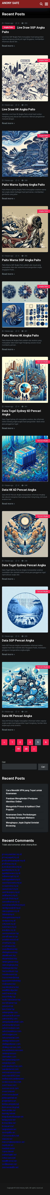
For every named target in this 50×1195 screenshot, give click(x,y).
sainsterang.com (9, 1018)
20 (26, 749)
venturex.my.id (8, 920)
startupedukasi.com (11, 1044)
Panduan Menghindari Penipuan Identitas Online (22, 800)
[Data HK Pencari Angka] (25, 685)
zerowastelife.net (10, 1167)
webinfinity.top (8, 996)
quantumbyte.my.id (10, 870)
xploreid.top (7, 1006)
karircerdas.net (9, 1110)
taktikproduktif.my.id (11, 908)
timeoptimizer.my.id (11, 917)
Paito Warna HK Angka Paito (20, 335)
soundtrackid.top (9, 949)
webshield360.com (11, 1075)
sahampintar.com (10, 1012)
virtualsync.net (8, 1158)
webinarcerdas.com (11, 1072)
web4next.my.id (9, 927)
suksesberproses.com (12, 1050)
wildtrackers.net (9, 1164)
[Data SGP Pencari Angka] (25, 609)
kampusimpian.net (10, 1104)
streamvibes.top (9, 958)
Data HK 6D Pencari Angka (19, 489)
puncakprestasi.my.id (11, 867)
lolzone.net (7, 1139)
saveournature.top (10, 933)
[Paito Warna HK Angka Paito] (25, 304)
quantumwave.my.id (11, 873)
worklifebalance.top (11, 999)
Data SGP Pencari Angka (18, 640)
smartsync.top (8, 943)
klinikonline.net (9, 1123)
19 (18, 749)
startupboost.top (9, 952)
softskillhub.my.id (10, 898)
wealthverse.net (9, 1161)
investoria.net (8, 1091)
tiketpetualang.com (11, 1059)
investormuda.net (10, 1094)
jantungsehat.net (9, 1097)
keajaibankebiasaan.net (12, 1116)
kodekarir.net (8, 1126)
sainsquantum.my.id (11, 879)
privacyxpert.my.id (10, 857)
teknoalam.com (9, 1056)
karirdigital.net (8, 1113)
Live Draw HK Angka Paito (18, 109)
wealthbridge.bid (9, 990)
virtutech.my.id (8, 924)
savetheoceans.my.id (11, 882)
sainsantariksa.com (11, 1015)
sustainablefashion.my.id (13, 905)
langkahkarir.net (9, 1129)
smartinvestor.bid (10, 939)
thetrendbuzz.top (10, 971)
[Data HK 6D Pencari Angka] (25, 459)
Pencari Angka (42, 362)
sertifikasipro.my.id (11, 892)
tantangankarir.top (10, 961)
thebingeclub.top (9, 968)
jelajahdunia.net (9, 1101)
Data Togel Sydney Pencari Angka (24, 565)
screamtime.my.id (10, 886)
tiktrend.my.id (8, 914)
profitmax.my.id (9, 864)
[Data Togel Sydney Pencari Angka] (25, 534)
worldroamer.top (9, 1003)
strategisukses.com (11, 1047)
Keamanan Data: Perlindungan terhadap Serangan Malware (21, 816)
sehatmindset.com (10, 1028)
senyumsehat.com (10, 1037)
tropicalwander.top (10, 977)
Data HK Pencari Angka (17, 716)
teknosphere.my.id (10, 911)
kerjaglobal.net (8, 1120)
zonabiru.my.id (8, 930)
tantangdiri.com (9, 1053)
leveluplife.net (8, 1132)
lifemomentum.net (10, 1135)
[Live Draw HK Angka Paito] (25, 78)
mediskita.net (8, 1148)
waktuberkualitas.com (12, 1066)
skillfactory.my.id (9, 895)
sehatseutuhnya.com (11, 1031)
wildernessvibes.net (11, 1082)
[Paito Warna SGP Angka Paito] (25, 229)
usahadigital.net (9, 1154)
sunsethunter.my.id (10, 901)
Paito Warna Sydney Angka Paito (23, 184)
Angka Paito (8, 27)
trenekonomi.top (9, 974)
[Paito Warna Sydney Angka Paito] (25, 154)
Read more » (8, 46)
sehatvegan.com (9, 1034)
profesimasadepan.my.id (13, 860)
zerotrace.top (8, 1009)
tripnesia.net (7, 1151)
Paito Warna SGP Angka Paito (21, 260)
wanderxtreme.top (10, 987)
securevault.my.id (10, 889)
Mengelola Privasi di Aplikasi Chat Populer (23, 808)
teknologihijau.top (10, 965)
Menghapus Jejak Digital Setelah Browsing (22, 824)
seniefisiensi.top (10, 936)
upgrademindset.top (11, 980)
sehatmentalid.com (11, 1025)
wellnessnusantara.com (13, 1078)
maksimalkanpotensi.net (13, 1142)
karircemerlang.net (10, 1107)
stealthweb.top (9, 955)
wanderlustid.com (10, 1069)
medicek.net (7, 1145)
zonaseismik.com (10, 1088)
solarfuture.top (9, 946)
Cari (4, 762)
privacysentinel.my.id (11, 854)
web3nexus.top (9, 993)
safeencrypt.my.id (10, 876)
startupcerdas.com (10, 1041)
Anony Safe (10, 2)
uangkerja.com (8, 1063)
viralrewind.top (9, 984)
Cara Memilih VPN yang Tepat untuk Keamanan (24, 792)
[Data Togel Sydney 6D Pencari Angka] (25, 380)
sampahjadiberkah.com (12, 1022)
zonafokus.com (9, 1085)
